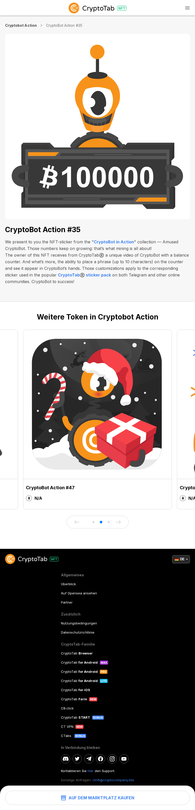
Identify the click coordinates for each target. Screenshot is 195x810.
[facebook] (100, 758)
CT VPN (67, 726)
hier (91, 771)
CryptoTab (77, 653)
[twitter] (77, 758)
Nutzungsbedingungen (79, 623)
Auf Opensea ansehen (79, 593)
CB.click (67, 708)
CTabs (66, 736)
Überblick (68, 584)
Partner (67, 602)
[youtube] (123, 758)
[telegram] (88, 758)
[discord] (65, 758)
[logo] (97, 8)
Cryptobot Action (21, 25)
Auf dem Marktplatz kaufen (101, 797)
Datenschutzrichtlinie (77, 632)
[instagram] (112, 758)
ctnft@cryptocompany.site (113, 780)
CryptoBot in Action (114, 241)
